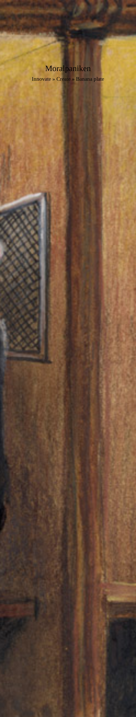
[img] (68, 358)
